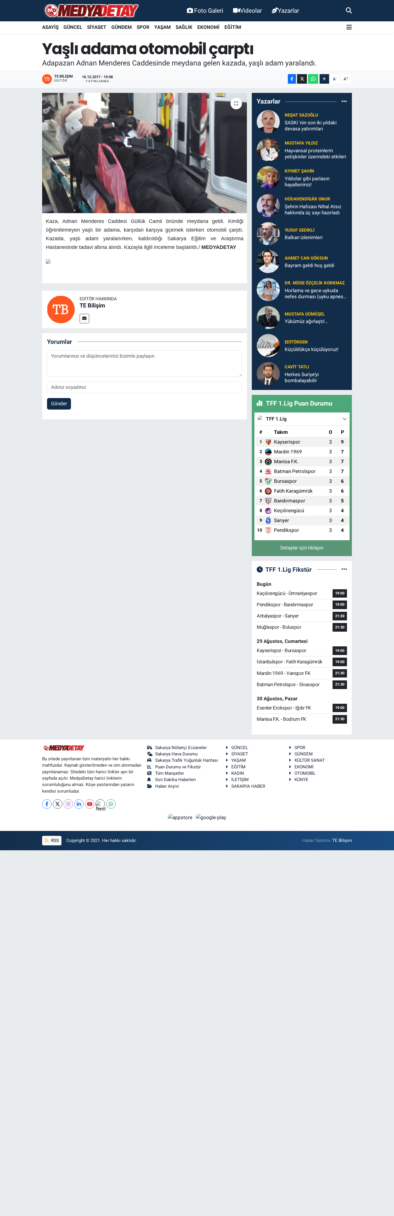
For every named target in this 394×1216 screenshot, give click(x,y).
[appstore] (181, 817)
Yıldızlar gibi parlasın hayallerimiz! (307, 181)
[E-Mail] (84, 318)
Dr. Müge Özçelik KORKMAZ (315, 283)
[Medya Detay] (91, 11)
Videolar (251, 10)
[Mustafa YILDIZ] (268, 149)
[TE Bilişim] (61, 309)
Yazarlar (288, 10)
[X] (57, 804)
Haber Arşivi (167, 786)
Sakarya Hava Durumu (176, 754)
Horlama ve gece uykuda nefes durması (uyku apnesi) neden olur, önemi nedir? (315, 294)
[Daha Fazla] (324, 79)
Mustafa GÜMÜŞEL (305, 314)
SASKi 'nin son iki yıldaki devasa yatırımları (311, 126)
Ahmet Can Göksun (306, 258)
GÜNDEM (121, 27)
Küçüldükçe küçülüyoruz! (311, 349)
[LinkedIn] (79, 804)
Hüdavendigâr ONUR (307, 199)
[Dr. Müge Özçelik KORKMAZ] (268, 289)
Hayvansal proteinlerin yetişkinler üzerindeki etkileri (315, 153)
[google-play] (211, 817)
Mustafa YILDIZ (301, 143)
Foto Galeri (208, 10)
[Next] (100, 804)
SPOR (143, 27)
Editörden (296, 342)
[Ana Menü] (349, 27)
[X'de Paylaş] (302, 79)
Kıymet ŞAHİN (299, 171)
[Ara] (349, 10)
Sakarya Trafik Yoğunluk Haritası (186, 760)
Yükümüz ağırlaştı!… (306, 321)
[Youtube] (89, 804)
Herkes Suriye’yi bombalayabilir (302, 377)
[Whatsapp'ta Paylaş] (313, 79)
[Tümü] (344, 101)
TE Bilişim (92, 305)
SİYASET (96, 27)
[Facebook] (47, 804)
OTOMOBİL (305, 773)
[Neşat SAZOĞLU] (268, 121)
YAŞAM (162, 27)
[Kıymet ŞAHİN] (268, 177)
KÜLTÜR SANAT (309, 760)
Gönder (59, 403)
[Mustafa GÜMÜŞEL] (268, 317)
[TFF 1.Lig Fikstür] (344, 569)
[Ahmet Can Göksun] (268, 261)
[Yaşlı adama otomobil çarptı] (144, 153)
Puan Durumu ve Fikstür (178, 767)
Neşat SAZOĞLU (301, 115)
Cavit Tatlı (297, 366)
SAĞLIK (184, 27)
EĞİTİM (232, 27)
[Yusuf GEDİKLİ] (268, 233)
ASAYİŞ (50, 27)
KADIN (237, 773)
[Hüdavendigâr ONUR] (268, 205)
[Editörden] (268, 345)
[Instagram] (68, 804)
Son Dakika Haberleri (175, 779)
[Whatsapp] (111, 804)
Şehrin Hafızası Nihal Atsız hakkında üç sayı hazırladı (313, 209)
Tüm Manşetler (169, 773)
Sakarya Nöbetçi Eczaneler (181, 747)
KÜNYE (301, 779)
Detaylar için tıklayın (301, 548)
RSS (54, 840)
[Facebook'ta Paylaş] (292, 79)
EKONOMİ (208, 27)
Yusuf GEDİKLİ (299, 230)
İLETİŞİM (240, 779)
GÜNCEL (72, 27)
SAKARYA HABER (248, 786)
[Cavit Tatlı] (268, 373)
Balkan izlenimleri (303, 237)
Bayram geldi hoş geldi (309, 265)
